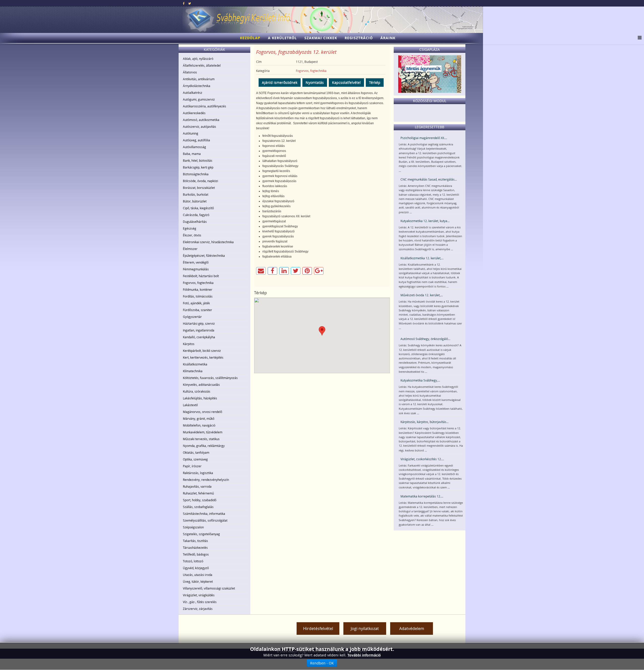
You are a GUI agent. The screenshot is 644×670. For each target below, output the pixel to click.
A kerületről (282, 37)
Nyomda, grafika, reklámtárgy (204, 446)
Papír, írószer (192, 466)
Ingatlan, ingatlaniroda (198, 330)
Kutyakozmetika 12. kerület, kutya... (425, 221)
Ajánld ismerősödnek (279, 82)
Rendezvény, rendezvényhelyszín (206, 480)
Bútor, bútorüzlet (195, 201)
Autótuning (190, 133)
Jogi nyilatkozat (365, 628)
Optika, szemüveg (195, 459)
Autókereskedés (194, 113)
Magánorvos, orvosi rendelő (202, 412)
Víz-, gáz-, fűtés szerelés (200, 602)
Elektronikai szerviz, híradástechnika (208, 242)
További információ (364, 655)
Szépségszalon (193, 527)
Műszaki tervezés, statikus (201, 439)
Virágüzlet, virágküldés (199, 595)
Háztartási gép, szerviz (199, 323)
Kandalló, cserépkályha (199, 337)
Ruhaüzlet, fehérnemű (198, 493)
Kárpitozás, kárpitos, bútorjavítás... (424, 422)
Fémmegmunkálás (196, 269)
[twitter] (189, 3)
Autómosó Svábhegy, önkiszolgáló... (425, 339)
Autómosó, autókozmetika (201, 120)
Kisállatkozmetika (195, 364)
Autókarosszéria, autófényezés (204, 106)
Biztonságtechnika (196, 174)
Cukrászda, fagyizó (196, 215)
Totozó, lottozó (193, 561)
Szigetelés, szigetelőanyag (201, 534)
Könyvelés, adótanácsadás (201, 385)
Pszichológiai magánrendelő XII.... (423, 138)
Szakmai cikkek (320, 37)
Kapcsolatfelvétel (346, 82)
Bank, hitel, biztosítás (197, 160)
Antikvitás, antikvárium (199, 79)
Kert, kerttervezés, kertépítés (203, 357)
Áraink (387, 37)
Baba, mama (192, 154)
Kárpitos (188, 344)
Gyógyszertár (192, 317)
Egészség (189, 228)
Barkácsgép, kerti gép (198, 167)
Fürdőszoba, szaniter (197, 310)
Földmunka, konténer (197, 289)
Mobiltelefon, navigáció (199, 425)
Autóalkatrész (192, 93)
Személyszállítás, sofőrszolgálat (205, 520)
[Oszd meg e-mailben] (261, 271)
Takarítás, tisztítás (195, 541)
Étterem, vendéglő (196, 262)
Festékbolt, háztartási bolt (201, 276)
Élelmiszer (190, 249)
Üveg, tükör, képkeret (198, 581)
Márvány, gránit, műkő (198, 418)
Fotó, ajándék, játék (196, 303)
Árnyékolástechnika (196, 86)
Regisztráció (359, 37)
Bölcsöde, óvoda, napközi (200, 181)
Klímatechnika (193, 371)
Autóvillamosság (194, 147)
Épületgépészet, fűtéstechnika (204, 256)
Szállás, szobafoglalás (198, 507)
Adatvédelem (411, 628)
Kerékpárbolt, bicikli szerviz (202, 351)
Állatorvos (190, 72)
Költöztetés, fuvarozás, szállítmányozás (210, 378)
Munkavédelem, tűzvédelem (202, 432)
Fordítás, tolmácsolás (198, 296)
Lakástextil (190, 405)
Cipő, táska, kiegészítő (198, 208)
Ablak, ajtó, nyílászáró (198, 59)
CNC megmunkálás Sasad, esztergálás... (428, 179)
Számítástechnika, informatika (204, 514)
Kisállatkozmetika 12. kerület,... (422, 258)
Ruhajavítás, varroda (197, 486)
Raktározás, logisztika (198, 473)
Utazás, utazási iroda (197, 575)
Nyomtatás (315, 82)
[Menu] (638, 38)
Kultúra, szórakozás (196, 391)
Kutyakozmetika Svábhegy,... (420, 380)
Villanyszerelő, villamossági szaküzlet (209, 588)
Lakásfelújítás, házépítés (200, 398)
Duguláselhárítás (195, 222)
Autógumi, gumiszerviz (199, 99)
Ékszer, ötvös (192, 235)
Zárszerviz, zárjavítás (198, 609)
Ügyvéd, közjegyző (196, 568)
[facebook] (184, 3)
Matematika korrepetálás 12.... (421, 496)
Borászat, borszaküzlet (199, 188)
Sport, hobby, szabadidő (199, 500)
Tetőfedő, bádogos (196, 554)
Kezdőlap (250, 37)
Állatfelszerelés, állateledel (202, 65)
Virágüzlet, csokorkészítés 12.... (422, 459)
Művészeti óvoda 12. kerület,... (421, 295)
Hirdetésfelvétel (318, 628)
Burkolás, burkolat (195, 194)
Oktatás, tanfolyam (196, 452)
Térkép (374, 82)
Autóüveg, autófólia (196, 140)
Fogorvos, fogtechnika (198, 283)
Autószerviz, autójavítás (199, 126)
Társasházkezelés (195, 548)
